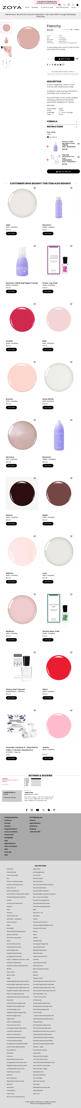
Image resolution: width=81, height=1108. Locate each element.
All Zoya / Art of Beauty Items (16, 1096)
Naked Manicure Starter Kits (41, 1087)
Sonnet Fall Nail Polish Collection (43, 884)
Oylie (6, 855)
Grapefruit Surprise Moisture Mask (43, 1043)
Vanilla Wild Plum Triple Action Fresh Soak (44, 981)
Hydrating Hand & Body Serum (42, 1034)
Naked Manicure (10, 843)
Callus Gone (10, 1093)
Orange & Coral (37, 978)
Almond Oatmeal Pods (14, 943)
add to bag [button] (62, 59)
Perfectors (10, 1056)
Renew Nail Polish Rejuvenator (16, 931)
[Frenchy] (6, 27)
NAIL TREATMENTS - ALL (40, 993)
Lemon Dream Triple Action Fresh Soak (44, 990)
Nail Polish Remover (39, 1075)
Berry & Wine (11, 975)
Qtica (6, 849)
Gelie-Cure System (10, 846)
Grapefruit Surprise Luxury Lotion (17, 1065)
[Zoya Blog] (48, 809)
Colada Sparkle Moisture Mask (16, 1037)
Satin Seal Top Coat (39, 1081)
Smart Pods (10, 1087)
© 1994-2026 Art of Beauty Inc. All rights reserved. (40, 1102)
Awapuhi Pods (37, 940)
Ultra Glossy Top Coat (13, 1071)
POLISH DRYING (11, 872)
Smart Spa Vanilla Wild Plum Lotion (44, 1062)
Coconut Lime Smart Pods (15, 903)
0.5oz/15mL (56, 37)
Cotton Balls (37, 1053)
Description (54, 81)
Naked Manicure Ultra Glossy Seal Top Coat (44, 1031)
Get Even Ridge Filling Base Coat (43, 925)
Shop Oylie (10, 1000)
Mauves (35, 975)
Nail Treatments (12, 1078)
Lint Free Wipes (37, 1078)
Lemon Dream (37, 1012)
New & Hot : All (11, 887)
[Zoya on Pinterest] (54, 809)
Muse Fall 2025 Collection (41, 890)
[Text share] (63, 64)
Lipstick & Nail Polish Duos (15, 884)
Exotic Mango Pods (12, 950)
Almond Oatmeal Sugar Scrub (42, 1028)
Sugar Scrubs (11, 1018)
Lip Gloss (9, 912)
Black (34, 934)
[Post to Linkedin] (58, 64)
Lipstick (9, 900)
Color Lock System (12, 875)
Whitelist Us (33, 826)
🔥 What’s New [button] (47, 7)
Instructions (55, 127)
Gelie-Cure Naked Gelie (14, 1021)
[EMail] (60, 64)
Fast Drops (36, 915)
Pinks (8, 909)
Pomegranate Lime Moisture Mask (17, 1043)
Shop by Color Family (39, 928)
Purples (35, 919)
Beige (8, 978)
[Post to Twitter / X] (50, 64)
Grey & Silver (11, 972)
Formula (52, 121)
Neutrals (9, 906)
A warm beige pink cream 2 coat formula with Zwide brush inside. (63, 48)
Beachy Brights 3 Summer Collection (44, 894)
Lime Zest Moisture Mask (14, 1040)
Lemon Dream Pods (39, 947)
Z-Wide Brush (37, 1000)
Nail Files (9, 1075)
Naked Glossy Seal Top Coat (15, 1081)
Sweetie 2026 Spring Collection (16, 897)
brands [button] (35, 7)
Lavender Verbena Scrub (14, 1031)
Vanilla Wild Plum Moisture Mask (43, 1037)
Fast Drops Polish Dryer (40, 922)
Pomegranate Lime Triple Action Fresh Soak (18, 987)
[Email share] (60, 64)
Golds (8, 940)
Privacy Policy (9, 834)
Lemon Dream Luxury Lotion (41, 1065)
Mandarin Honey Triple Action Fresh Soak (44, 987)
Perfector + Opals (38, 1046)
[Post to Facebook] (47, 64)
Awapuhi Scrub (37, 1021)
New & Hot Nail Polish (39, 887)
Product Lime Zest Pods (40, 956)
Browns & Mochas (12, 934)
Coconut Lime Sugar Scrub (41, 900)
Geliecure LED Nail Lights (40, 1056)
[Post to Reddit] (55, 64)
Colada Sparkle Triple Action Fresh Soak (18, 981)
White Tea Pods (37, 953)
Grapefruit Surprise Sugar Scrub (16, 1012)
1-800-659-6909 (35, 832)
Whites (35, 972)
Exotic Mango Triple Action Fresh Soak (18, 984)
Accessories (36, 875)
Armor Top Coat (12, 922)
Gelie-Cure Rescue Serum (41, 968)
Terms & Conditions (10, 832)
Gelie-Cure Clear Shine (14, 1034)
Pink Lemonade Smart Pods (41, 903)
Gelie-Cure (36, 1093)
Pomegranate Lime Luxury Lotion (17, 1062)
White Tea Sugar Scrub (14, 1015)
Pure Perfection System (40, 1050)
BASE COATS (36, 869)
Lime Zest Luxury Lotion (40, 1059)
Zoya (6, 840)
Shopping (33, 829)
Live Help (7, 823)
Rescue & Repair (38, 878)
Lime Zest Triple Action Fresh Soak (43, 984)
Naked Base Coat (38, 1071)
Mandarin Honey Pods (40, 950)
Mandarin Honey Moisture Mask (43, 1040)
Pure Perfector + (11, 1050)
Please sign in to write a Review (10, 780)
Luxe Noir (36, 959)
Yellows (35, 937)
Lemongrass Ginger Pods (40, 943)
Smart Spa (7, 852)
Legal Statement (35, 823)
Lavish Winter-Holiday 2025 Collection (18, 894)
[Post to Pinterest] (52, 64)
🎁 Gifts (9, 968)
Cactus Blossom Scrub (14, 1025)
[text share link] (63, 64)
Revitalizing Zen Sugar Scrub (41, 1025)
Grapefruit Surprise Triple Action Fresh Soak (18, 990)
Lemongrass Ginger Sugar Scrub (16, 1028)
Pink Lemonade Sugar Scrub (41, 906)
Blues (8, 925)
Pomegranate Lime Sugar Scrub (42, 1006)
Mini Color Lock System (14, 937)
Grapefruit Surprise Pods (14, 953)
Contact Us (8, 820)
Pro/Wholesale (62, 7)
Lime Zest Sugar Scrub (13, 1009)
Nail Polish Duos (38, 881)
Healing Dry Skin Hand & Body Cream (18, 997)
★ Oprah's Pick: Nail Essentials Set (43, 1015)
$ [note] (64, 149)
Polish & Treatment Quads (15, 881)
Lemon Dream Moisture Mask (16, 1046)
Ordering (7, 826)
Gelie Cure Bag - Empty (40, 1068)
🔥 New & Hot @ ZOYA (39, 997)
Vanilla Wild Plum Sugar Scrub (16, 1003)
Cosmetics (36, 1084)
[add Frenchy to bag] (77, 58)
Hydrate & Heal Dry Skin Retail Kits (17, 965)
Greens (35, 931)
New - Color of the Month (40, 897)
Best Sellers (10, 928)
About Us (32, 820)
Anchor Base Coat (12, 915)
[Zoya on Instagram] (31, 809)
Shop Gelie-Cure (38, 965)
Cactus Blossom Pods (39, 962)
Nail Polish (51, 105)
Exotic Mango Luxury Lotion (15, 1059)
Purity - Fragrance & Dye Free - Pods (18, 959)
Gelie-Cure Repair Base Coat (15, 993)
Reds (34, 909)
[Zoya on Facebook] (27, 809)
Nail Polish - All (38, 912)
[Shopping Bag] (77, 4)
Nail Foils (10, 1084)
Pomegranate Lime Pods (14, 956)
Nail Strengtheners (38, 872)
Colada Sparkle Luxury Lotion (16, 1068)
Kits (8, 878)
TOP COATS (10, 869)
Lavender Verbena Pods (14, 962)
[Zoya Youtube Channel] (37, 809)
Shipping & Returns (10, 829)
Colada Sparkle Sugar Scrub (41, 1003)
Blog (74, 7)
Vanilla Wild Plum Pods (14, 947)
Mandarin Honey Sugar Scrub (16, 1006)
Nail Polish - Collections (14, 919)
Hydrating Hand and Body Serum (43, 1018)
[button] (12, 7)
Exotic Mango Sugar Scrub (41, 1009)
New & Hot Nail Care (13, 890)
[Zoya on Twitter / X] (43, 809)
